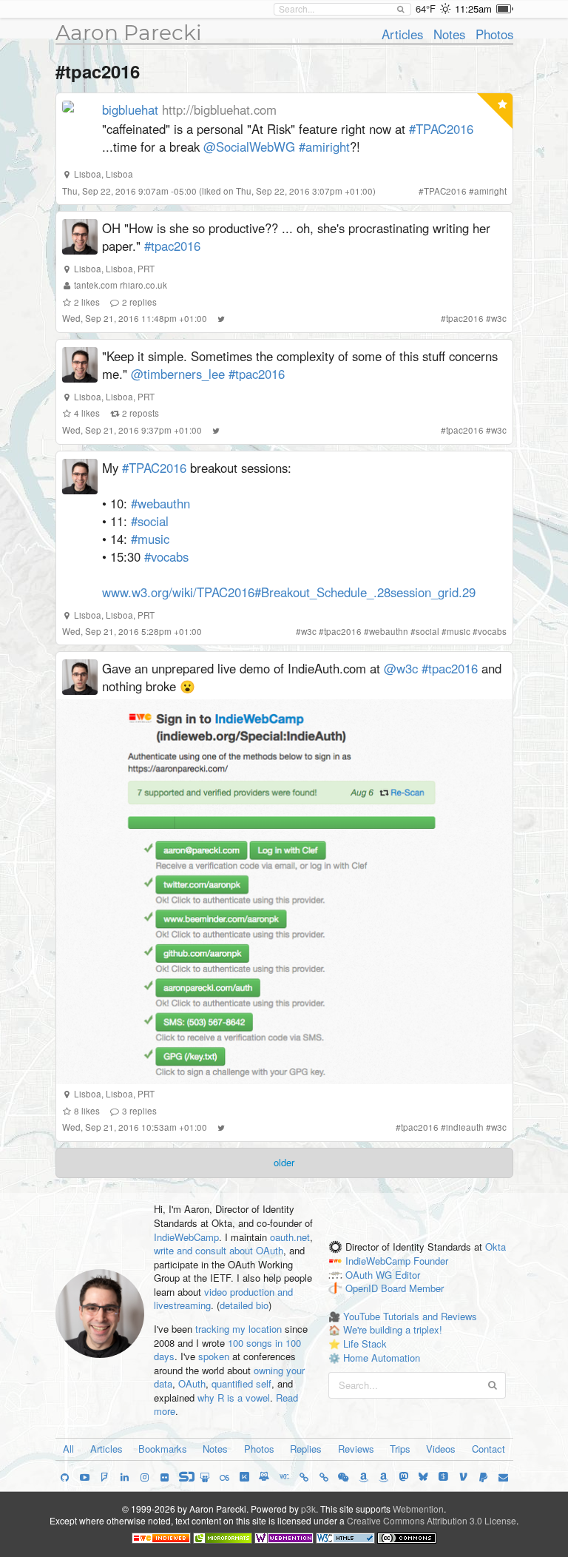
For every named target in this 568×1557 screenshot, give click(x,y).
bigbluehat (130, 109)
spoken (213, 1356)
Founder (430, 1261)
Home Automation (381, 1358)
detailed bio (244, 1305)
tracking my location (238, 1329)
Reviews (356, 1449)
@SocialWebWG (249, 146)
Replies (306, 1449)
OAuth (192, 1383)
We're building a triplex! (392, 1329)
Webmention (418, 1508)
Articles (402, 34)
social (427, 631)
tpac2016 (465, 318)
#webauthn (160, 503)
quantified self (241, 1383)
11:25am (473, 8)
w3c (499, 318)
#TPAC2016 (441, 129)
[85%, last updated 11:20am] (504, 8)
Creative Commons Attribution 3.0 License (431, 1520)
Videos (441, 1449)
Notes (449, 34)
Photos (494, 34)
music (458, 631)
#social (150, 521)
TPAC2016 (445, 191)
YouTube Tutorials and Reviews (410, 1316)
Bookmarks (162, 1449)
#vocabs (166, 556)
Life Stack (365, 1343)
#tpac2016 (172, 246)
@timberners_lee (178, 374)
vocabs (492, 631)
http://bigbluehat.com (219, 109)
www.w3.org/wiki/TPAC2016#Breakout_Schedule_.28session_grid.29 (289, 592)
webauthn (388, 631)
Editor (407, 1275)
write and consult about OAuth (218, 1250)
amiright (490, 191)
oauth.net (290, 1237)
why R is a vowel (233, 1397)
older (284, 1162)
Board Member (412, 1289)
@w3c (401, 668)
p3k (308, 1508)
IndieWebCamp (186, 1237)
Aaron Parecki (128, 32)
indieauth (465, 1127)
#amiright (324, 146)
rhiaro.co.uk (143, 285)
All (68, 1449)
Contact (488, 1449)
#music (150, 539)
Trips (400, 1449)
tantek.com (96, 285)
